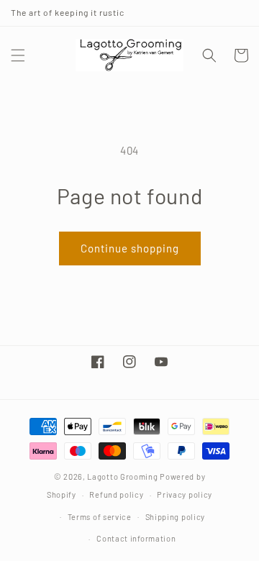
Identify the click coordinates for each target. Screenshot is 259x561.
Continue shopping (130, 248)
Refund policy (116, 494)
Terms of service (100, 516)
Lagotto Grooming (122, 476)
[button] (18, 55)
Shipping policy (175, 516)
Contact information (136, 538)
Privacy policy (184, 494)
